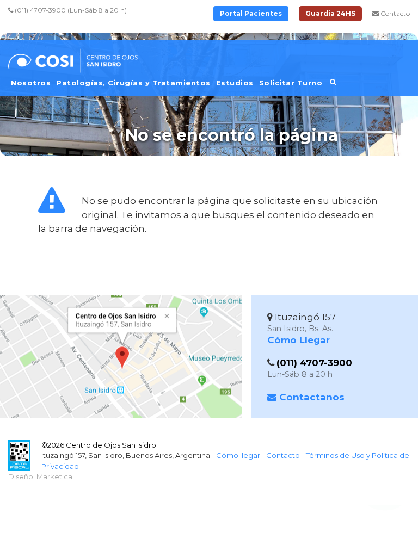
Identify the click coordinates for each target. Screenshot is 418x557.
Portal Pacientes (251, 13)
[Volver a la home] (76, 66)
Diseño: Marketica (40, 476)
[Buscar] (333, 85)
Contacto (394, 13)
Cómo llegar (238, 455)
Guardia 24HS (330, 13)
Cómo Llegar (298, 340)
